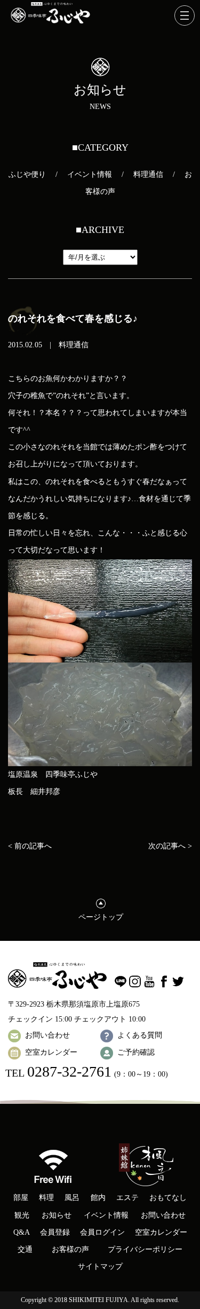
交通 (25, 1249)
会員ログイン (102, 1232)
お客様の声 (70, 1249)
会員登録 (55, 1232)
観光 (21, 1215)
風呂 (72, 1198)
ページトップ (100, 917)
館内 (98, 1198)
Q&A (21, 1232)
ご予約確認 (136, 1052)
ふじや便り (27, 174)
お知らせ (56, 1215)
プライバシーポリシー (145, 1249)
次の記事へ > (170, 846)
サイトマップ (100, 1267)
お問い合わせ (47, 1035)
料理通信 (148, 174)
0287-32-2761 (69, 1071)
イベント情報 (89, 174)
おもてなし (168, 1198)
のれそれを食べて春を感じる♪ (73, 318)
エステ (127, 1198)
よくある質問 (139, 1035)
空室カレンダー (51, 1052)
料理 (46, 1198)
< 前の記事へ (30, 846)
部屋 (20, 1198)
